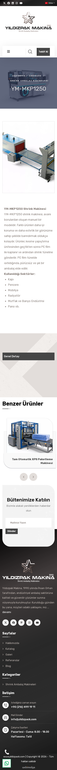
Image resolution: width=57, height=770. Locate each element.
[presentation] (24, 477)
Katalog (10, 648)
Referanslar (12, 660)
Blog (8, 666)
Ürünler (35, 76)
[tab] (28, 356)
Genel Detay (11, 356)
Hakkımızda (12, 643)
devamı (6, 612)
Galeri (9, 654)
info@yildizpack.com (23, 719)
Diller (50, 3)
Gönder (11, 531)
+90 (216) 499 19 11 (23, 706)
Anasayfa (18, 76)
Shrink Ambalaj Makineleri (29, 81)
